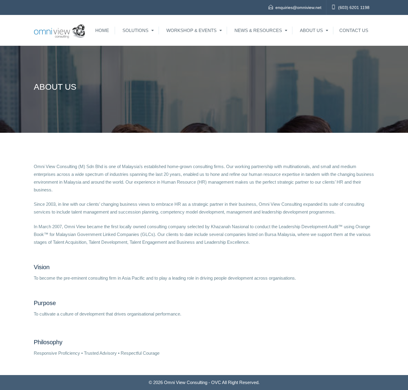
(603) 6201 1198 (353, 7)
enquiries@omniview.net (298, 7)
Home (102, 30)
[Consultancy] (60, 30)
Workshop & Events (191, 30)
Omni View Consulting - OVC (192, 382)
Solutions (135, 30)
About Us (311, 30)
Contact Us (353, 30)
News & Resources (258, 30)
